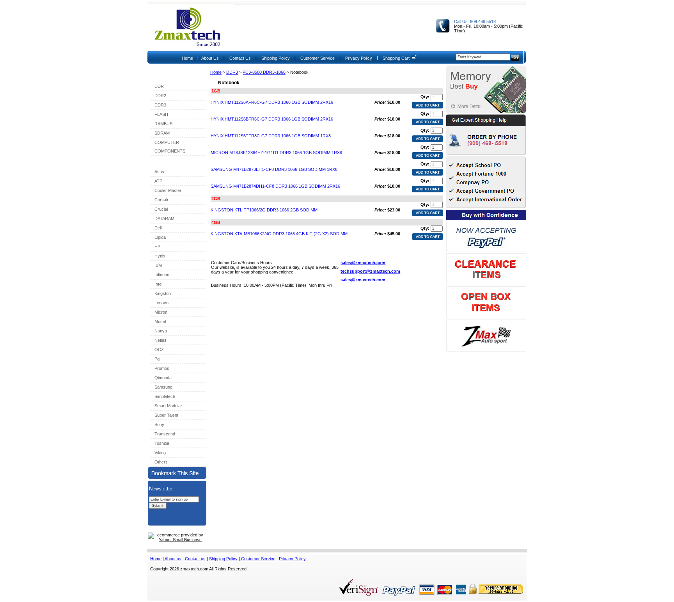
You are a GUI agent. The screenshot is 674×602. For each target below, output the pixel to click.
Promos (161, 368)
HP (157, 246)
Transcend (164, 434)
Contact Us (240, 58)
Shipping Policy (275, 58)
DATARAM (164, 218)
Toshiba (161, 443)
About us (172, 558)
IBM (158, 265)
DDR (159, 86)
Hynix (159, 256)
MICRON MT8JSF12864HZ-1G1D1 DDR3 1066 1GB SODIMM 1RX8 (276, 152)
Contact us (195, 558)
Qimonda (163, 377)
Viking (160, 452)
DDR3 (232, 72)
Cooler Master (167, 190)
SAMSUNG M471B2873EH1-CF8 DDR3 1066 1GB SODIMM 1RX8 (274, 169)
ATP (158, 181)
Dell (157, 228)
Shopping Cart (396, 58)
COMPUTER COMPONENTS (169, 146)
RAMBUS (163, 123)
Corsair (161, 199)
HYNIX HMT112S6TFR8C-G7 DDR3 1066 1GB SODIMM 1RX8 (271, 135)
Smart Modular (168, 405)
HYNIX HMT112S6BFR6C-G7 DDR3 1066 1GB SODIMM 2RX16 (272, 119)
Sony (159, 424)
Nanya (160, 331)
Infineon (161, 274)
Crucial (161, 209)
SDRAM (162, 133)
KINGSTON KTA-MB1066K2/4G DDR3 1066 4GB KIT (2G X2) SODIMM (279, 233)
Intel (158, 284)
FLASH (161, 114)
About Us (210, 58)
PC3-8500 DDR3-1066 (264, 72)
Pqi (157, 359)
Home (187, 58)
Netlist (160, 340)
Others (161, 462)
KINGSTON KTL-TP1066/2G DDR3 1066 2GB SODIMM (264, 210)
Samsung (163, 387)
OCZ (159, 349)
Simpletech (164, 396)
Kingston (162, 293)
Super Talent (166, 415)
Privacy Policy (358, 58)
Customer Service (317, 58)
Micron (160, 312)
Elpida (160, 237)
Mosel (160, 321)
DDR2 (160, 95)
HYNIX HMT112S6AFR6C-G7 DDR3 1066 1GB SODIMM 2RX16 (272, 102)
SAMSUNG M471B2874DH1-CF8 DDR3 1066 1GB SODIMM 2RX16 (275, 186)
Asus (159, 171)
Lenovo (161, 302)
